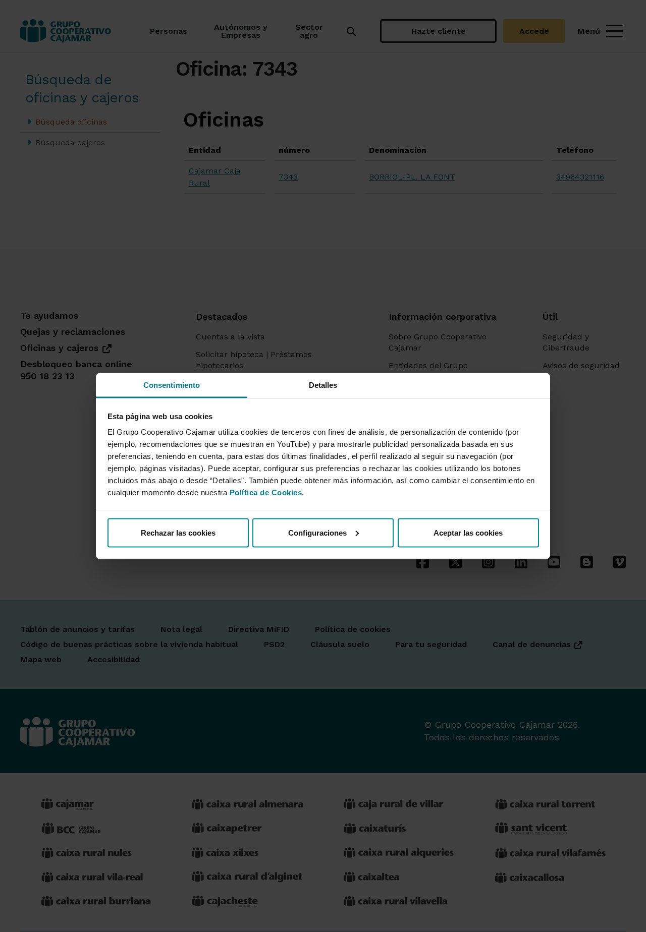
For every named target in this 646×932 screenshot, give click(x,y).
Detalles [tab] (323, 385)
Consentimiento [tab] (171, 385)
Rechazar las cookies (178, 532)
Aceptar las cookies (468, 532)
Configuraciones (317, 532)
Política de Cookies (266, 492)
